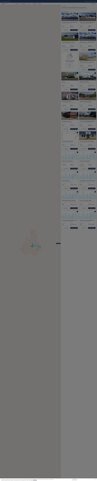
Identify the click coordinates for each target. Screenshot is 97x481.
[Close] (96, 479)
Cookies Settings (74, 479)
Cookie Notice (35, 480)
